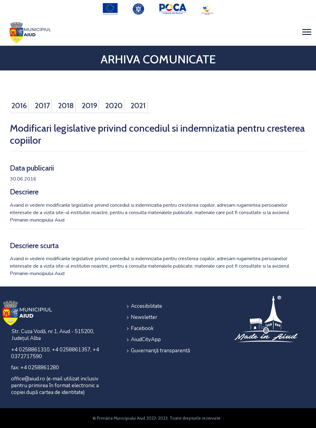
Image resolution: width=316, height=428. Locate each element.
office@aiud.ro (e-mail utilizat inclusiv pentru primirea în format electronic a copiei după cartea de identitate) (55, 385)
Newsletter (144, 317)
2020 (114, 105)
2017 (42, 105)
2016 (19, 105)
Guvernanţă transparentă (160, 350)
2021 (138, 105)
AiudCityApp (146, 339)
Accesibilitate (146, 306)
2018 (66, 105)
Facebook (142, 328)
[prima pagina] (29, 32)
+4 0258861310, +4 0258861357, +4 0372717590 (55, 353)
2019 (89, 105)
